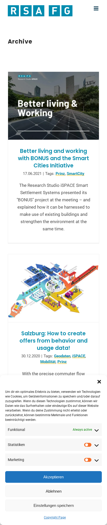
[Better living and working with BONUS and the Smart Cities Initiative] (53, 106)
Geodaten (62, 356)
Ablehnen (54, 491)
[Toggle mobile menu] (96, 8)
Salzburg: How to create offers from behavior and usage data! (53, 340)
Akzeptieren (53, 477)
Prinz (60, 173)
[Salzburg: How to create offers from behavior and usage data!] (53, 288)
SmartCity (75, 173)
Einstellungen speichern (54, 505)
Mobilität (48, 361)
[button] (99, 381)
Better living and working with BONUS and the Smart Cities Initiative (53, 158)
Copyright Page (55, 517)
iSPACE (78, 356)
